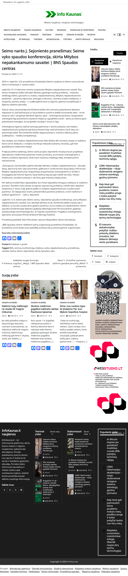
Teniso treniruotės (50, 571)
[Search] (123, 34)
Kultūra (49, 30)
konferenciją (28, 248)
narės (46, 248)
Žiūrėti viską (55, 431)
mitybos (39, 248)
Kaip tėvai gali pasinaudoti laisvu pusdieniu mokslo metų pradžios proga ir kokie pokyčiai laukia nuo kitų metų (110, 191)
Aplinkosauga (53, 39)
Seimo (20, 251)
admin (4, 316)
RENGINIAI (61, 30)
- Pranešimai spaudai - (69, 571)
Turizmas (38, 39)
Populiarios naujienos (117, 61)
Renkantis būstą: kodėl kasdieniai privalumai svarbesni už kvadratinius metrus (83, 444)
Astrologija (9, 39)
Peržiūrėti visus (116, 144)
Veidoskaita (34, 571)
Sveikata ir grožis (75, 34)
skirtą (37, 251)
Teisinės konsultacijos (42, 568)
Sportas (59, 34)
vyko (52, 251)
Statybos (67, 39)
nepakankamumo (58, 248)
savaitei (5, 251)
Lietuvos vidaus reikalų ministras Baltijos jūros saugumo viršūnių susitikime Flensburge (110, 72)
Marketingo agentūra (20, 568)
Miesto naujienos (12, 30)
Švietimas (46, 34)
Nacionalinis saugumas (15, 34)
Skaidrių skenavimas (63, 568)
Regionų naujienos (91, 571)
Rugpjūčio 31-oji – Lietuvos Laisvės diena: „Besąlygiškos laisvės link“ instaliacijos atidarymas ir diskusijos (113, 108)
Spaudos (45, 251)
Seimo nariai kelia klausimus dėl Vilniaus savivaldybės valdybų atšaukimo (106, 126)
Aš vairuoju (24, 39)
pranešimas (73, 248)
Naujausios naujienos (99, 61)
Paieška (93, 49)
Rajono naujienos (33, 30)
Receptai (91, 34)
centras (17, 248)
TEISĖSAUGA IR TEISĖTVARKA (82, 30)
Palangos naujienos (110, 571)
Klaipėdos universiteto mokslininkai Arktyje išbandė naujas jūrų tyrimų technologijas (110, 211)
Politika (102, 30)
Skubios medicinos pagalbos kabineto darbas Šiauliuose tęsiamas (44, 309)
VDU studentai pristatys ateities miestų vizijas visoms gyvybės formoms (111, 90)
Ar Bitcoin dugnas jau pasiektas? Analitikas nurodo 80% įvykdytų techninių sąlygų (110, 154)
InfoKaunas (72, 561)
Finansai (34, 34)
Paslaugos (99, 39)
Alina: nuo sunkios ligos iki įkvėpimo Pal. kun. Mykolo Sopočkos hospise (73, 309)
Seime (13, 251)
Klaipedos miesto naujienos (88, 568)
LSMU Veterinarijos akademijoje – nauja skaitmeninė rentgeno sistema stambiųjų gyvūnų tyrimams (111, 171)
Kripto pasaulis (83, 39)
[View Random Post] (114, 34)
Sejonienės (29, 251)
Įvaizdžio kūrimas (18, 571)
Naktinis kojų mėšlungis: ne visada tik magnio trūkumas (15, 309)
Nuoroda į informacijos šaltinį (16, 232)
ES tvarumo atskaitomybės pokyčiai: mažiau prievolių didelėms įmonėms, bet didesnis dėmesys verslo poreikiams (109, 233)
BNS (11, 248)
